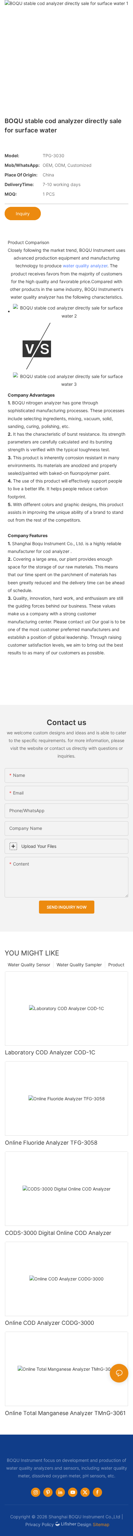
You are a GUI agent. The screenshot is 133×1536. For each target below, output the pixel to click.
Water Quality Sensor (29, 964)
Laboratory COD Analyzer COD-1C (50, 1052)
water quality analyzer (85, 265)
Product (116, 964)
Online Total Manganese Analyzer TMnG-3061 (65, 1413)
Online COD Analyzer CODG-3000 (49, 1323)
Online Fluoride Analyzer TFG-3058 (51, 1142)
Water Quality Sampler (79, 964)
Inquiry (23, 213)
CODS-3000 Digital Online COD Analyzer (58, 1233)
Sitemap (101, 1524)
